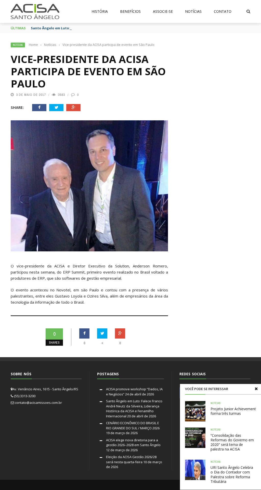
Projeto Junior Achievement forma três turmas (233, 411)
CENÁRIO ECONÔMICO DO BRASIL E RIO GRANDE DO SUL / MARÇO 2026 (133, 425)
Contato (222, 11)
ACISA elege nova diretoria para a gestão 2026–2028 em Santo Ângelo (133, 442)
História (100, 11)
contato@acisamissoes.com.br (38, 402)
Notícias (193, 11)
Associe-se (163, 11)
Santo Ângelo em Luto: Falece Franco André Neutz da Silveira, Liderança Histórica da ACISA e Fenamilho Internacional (134, 408)
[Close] (256, 389)
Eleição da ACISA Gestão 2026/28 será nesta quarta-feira (131, 459)
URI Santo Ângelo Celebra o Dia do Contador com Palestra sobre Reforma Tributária (232, 474)
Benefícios (130, 11)
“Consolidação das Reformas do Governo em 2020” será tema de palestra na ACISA (232, 442)
